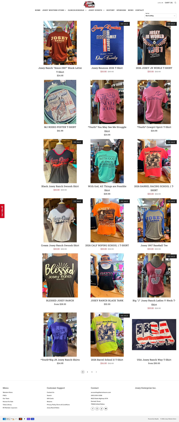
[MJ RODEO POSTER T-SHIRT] (60, 102)
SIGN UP (18, 419)
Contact (139, 10)
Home (37, 10)
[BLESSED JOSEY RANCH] (60, 275)
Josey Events (96, 10)
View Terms (3, 415)
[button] (2, 211)
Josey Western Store (53, 10)
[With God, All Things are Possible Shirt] (107, 161)
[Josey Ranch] (60, 43)
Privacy (8, 415)
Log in (160, 3)
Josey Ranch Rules (53, 408)
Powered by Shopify (153, 419)
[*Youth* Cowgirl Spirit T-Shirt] (154, 102)
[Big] (154, 275)
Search (49, 395)
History (111, 10)
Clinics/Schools (76, 10)
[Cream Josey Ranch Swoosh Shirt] (60, 220)
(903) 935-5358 (96, 395)
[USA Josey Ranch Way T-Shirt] (154, 335)
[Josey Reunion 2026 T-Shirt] (107, 43)
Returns (49, 401)
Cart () (169, 3)
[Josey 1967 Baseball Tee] (154, 220)
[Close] (33, 386)
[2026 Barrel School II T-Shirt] (107, 335)
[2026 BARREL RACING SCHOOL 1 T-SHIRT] (154, 161)
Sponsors (121, 10)
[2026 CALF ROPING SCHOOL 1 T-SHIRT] (107, 220)
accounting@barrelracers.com (101, 392)
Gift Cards (50, 398)
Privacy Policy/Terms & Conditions (58, 405)
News (131, 10)
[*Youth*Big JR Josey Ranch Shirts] (60, 335)
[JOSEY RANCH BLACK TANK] (107, 275)
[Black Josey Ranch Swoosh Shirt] (60, 161)
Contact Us (50, 392)
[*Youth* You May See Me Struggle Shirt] (107, 102)
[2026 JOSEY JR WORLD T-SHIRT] (154, 43)
